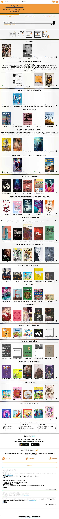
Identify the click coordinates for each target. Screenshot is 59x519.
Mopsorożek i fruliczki (42, 428)
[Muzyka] (21, 37)
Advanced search (7, 24)
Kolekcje (13, 24)
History (13, 1)
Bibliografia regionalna (29, 16)
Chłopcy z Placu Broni (7, 428)
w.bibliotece (33, 453)
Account (24, 1)
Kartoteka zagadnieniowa (49, 16)
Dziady (4, 429)
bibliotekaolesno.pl (9, 475)
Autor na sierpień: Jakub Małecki (11, 470)
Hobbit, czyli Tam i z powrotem (8, 426)
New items (7, 1)
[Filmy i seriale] (38, 37)
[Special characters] (54, 25)
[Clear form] (51, 25)
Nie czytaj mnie (41, 429)
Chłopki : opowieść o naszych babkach (27, 428)
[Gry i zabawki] (46, 37)
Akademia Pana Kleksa (25, 429)
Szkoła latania (5, 427)
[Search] (54, 22)
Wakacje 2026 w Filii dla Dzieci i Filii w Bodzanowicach (16, 493)
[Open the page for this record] (6, 50)
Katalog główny (10, 16)
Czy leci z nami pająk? (42, 427)
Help (19, 1)
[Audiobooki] (29, 37)
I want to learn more (24, 517)
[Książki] (13, 37)
